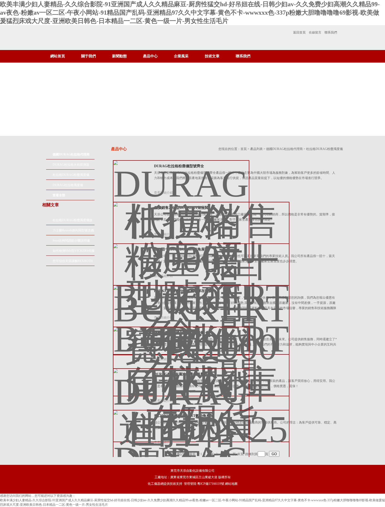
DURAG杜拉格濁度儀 (68, 185)
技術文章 (212, 56)
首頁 (243, 149)
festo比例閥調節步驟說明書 (71, 240)
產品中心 (150, 56)
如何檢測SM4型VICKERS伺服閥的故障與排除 (74, 252)
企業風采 (181, 56)
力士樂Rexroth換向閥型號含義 (73, 230)
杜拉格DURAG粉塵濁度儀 (71, 175)
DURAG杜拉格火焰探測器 (71, 164)
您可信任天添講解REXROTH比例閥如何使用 (73, 262)
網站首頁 (57, 56)
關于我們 (88, 56)
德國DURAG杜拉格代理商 (284, 149)
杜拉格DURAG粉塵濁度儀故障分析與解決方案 (72, 221)
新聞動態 (119, 56)
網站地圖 (231, 484)
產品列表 (256, 149)
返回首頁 (299, 32)
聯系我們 (330, 32)
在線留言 (315, 32)
